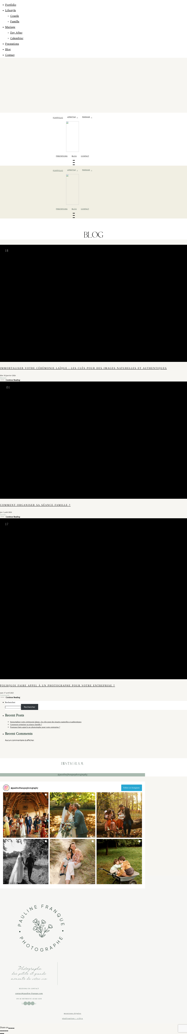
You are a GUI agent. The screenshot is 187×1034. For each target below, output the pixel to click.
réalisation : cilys (72, 1018)
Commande (4, 695)
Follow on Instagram (131, 788)
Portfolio (10, 5)
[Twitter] (11, 1028)
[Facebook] (9, 1028)
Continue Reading (13, 380)
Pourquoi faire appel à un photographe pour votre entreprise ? (57, 685)
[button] (25, 815)
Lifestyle (10, 10)
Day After (16, 33)
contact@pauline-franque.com (29, 993)
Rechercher (10, 702)
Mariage (10, 27)
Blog (8, 49)
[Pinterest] (13, 1028)
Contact (10, 55)
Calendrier (16, 38)
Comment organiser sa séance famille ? (35, 504)
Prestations (12, 44)
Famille (14, 21)
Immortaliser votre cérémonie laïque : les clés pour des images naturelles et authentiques (83, 368)
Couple (14, 16)
